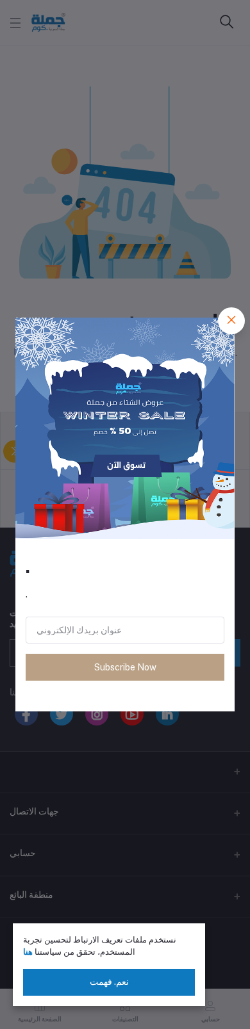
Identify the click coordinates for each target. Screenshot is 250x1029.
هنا (28, 952)
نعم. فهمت (109, 981)
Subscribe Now (125, 667)
